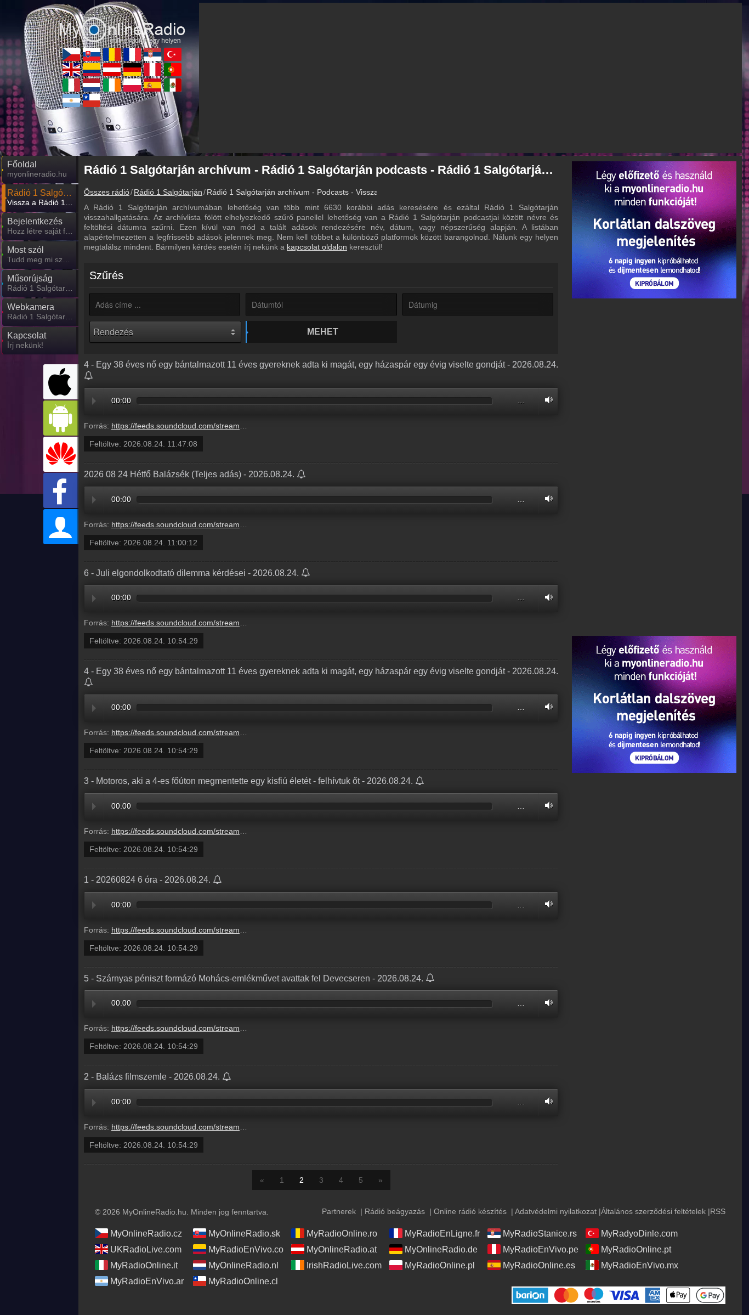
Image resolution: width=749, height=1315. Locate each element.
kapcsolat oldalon (317, 246)
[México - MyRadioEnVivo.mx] (172, 85)
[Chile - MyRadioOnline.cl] (91, 100)
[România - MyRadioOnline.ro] (112, 54)
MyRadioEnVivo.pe (540, 1249)
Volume (546, 399)
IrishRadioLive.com (344, 1265)
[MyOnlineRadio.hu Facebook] (60, 490)
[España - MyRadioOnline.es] (152, 85)
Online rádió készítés (470, 1211)
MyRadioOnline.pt (636, 1249)
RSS (717, 1211)
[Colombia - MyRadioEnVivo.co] (91, 69)
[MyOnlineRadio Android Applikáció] (60, 418)
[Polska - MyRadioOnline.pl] (132, 85)
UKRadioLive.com (145, 1249)
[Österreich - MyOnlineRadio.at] (112, 69)
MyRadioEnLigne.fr (442, 1233)
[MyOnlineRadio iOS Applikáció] (60, 381)
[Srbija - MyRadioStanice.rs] (152, 54)
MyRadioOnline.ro (342, 1233)
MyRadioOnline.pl (440, 1265)
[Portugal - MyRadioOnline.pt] (172, 69)
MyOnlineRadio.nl (243, 1265)
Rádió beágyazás (395, 1211)
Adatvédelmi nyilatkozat (556, 1211)
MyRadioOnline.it (144, 1265)
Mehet (322, 331)
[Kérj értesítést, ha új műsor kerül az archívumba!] (89, 376)
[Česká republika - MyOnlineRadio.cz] (71, 54)
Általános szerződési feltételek (653, 1211)
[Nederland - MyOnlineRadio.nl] (91, 85)
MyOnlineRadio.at (342, 1249)
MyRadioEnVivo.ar (147, 1281)
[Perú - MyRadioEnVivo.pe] (152, 69)
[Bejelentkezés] (60, 526)
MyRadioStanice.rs (540, 1233)
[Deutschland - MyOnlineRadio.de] (132, 69)
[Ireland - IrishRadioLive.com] (112, 85)
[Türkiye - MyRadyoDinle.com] (172, 54)
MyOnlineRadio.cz (146, 1233)
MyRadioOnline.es (539, 1265)
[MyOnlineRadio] (122, 21)
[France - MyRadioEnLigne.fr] (132, 54)
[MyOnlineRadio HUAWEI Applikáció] (60, 454)
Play (94, 401)
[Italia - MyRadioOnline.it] (71, 85)
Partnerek (339, 1211)
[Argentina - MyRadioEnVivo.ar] (71, 100)
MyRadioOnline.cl (243, 1281)
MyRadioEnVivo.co (245, 1249)
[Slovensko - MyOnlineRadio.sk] (91, 54)
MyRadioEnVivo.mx (639, 1265)
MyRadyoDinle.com (639, 1233)
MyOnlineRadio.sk (244, 1233)
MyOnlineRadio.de (441, 1249)
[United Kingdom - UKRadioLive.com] (71, 69)
